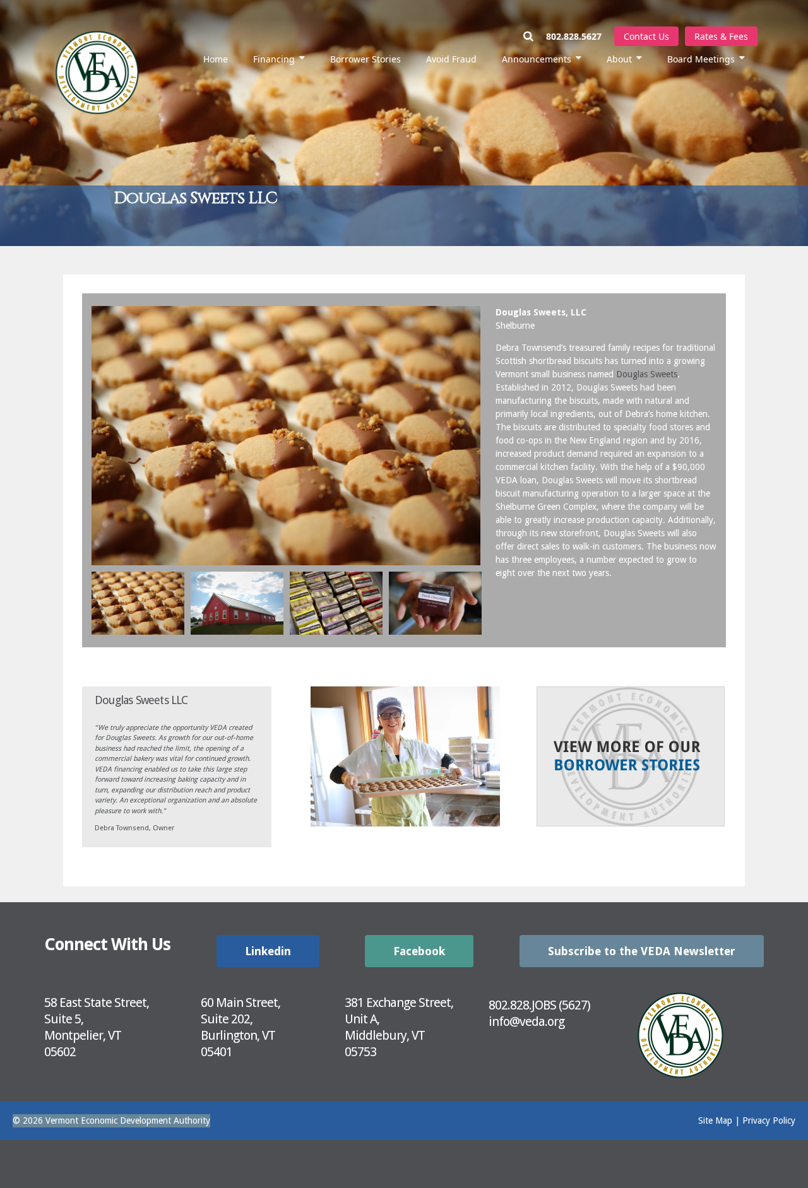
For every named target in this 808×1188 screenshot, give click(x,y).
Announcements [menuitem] (536, 59)
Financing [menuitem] (274, 59)
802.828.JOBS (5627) (539, 1005)
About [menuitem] (619, 59)
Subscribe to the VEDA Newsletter (641, 951)
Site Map (715, 1120)
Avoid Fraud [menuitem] (451, 59)
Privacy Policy (768, 1120)
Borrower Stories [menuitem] (365, 59)
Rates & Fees (721, 36)
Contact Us (646, 36)
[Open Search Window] (534, 36)
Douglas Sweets (646, 374)
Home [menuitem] (215, 59)
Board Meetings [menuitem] (701, 59)
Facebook (419, 951)
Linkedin (268, 951)
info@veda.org (526, 1021)
